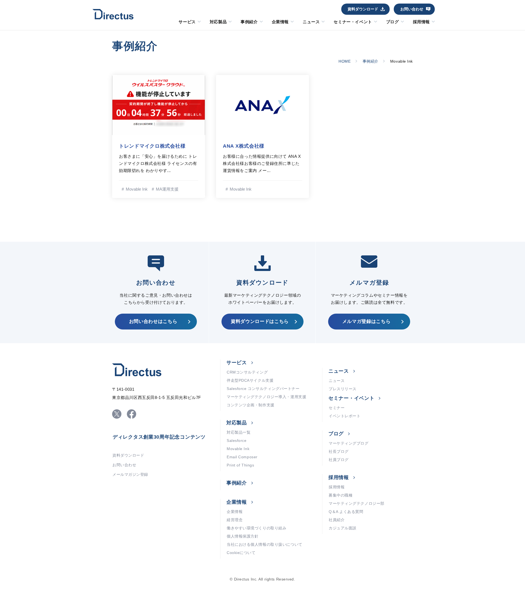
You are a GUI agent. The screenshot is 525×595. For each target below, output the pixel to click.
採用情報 (421, 22)
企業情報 (280, 22)
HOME (345, 61)
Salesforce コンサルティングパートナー (263, 388)
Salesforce (237, 440)
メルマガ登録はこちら (366, 321)
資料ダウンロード (363, 9)
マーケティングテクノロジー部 (356, 503)
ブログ (392, 22)
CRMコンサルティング (247, 372)
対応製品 (218, 22)
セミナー (337, 408)
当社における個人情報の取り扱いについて (264, 544)
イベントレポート (344, 416)
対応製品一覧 (238, 432)
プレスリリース (343, 389)
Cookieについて (241, 552)
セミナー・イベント (353, 22)
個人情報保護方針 (242, 536)
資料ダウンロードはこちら (260, 321)
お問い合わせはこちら (153, 321)
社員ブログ (339, 459)
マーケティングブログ (349, 443)
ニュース (311, 22)
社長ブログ (339, 451)
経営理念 (235, 520)
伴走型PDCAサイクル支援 (250, 380)
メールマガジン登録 (130, 474)
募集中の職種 (340, 495)
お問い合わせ (411, 9)
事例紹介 (249, 22)
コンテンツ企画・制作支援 (251, 405)
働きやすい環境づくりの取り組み (256, 528)
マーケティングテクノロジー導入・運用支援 (266, 397)
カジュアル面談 (343, 528)
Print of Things (240, 465)
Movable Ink (238, 449)
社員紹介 (337, 520)
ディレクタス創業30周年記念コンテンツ (159, 436)
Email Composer (242, 457)
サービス (187, 22)
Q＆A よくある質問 (346, 511)
